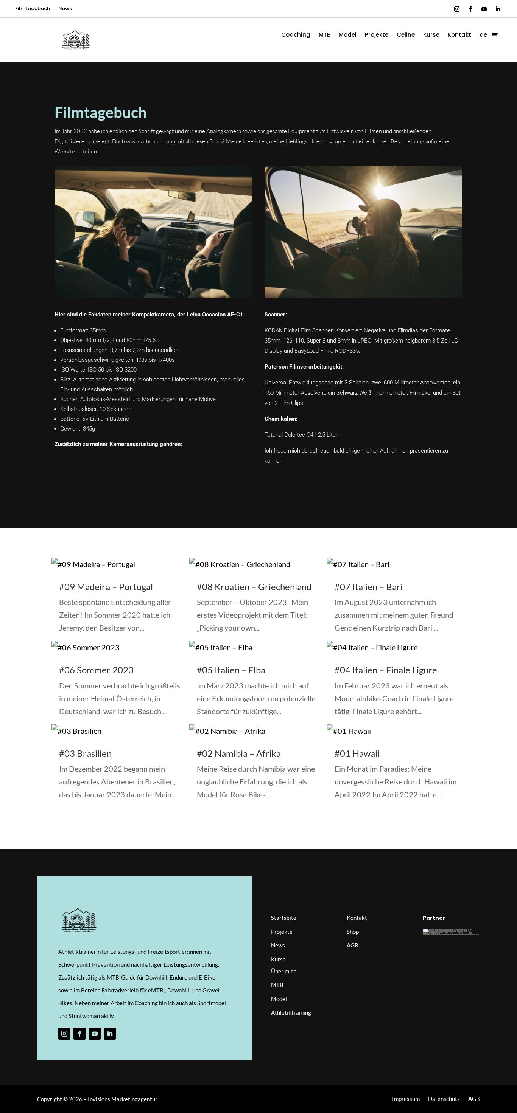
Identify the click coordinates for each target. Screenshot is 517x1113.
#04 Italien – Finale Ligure (386, 669)
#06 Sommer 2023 (96, 669)
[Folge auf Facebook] (470, 9)
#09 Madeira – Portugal (106, 586)
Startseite (283, 917)
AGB (352, 945)
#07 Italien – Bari (369, 586)
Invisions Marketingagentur (122, 1099)
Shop (353, 931)
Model (348, 35)
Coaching (295, 35)
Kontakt (459, 35)
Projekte (376, 35)
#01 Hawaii (357, 753)
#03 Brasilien (85, 753)
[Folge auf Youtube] (484, 9)
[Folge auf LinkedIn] (497, 9)
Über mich (283, 971)
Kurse (431, 35)
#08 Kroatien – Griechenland (254, 586)
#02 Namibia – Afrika (239, 753)
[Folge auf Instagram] (457, 9)
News (65, 9)
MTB (324, 35)
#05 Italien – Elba (231, 669)
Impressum (406, 1099)
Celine (406, 35)
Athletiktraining (291, 1012)
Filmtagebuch (32, 9)
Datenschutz (444, 1099)
